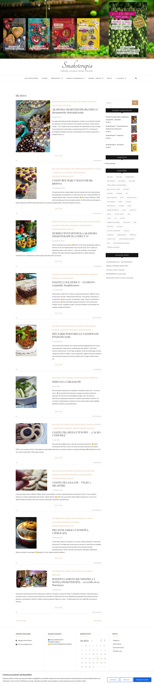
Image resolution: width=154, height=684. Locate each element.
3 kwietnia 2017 (57, 117)
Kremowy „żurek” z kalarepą (115, 270)
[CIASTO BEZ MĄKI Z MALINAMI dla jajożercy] (33, 183)
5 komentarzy (97, 160)
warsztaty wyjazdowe (113, 230)
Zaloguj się (116, 640)
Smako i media (95, 78)
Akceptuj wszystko (142, 680)
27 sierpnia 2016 (57, 341)
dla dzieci (92, 101)
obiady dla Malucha (113, 210)
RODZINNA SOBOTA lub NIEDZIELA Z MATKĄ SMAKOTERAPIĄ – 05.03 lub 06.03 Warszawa (75, 582)
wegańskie (67, 105)
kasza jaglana (90, 325)
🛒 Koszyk (119, 78)
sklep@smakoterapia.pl (24, 640)
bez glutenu (57, 105)
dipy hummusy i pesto (71, 377)
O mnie (45, 78)
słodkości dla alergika (62, 172)
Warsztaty (56, 78)
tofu (135, 222)
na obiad (55, 329)
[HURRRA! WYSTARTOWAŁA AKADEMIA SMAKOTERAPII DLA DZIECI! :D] (33, 236)
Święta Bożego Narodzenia (121, 243)
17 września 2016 (57, 290)
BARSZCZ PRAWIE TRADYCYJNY (117, 266)
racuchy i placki (119, 214)
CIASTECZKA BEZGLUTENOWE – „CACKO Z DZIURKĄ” (76, 434)
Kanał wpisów (117, 644)
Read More (58, 155)
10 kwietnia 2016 (57, 537)
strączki (122, 218)
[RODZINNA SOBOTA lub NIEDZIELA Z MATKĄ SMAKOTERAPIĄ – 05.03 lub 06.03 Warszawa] (33, 579)
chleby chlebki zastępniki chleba (116, 185)
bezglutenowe (87, 168)
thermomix (64, 329)
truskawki (110, 226)
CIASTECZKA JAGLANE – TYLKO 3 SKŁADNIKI (71, 484)
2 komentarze (97, 266)
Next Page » (98, 620)
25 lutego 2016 (56, 590)
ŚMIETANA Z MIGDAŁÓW (66, 381)
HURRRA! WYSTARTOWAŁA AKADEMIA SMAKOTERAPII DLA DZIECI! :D (74, 234)
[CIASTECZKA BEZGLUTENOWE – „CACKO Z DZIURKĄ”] (33, 433)
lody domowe (111, 206)
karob (122, 197)
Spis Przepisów (31, 78)
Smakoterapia (77, 65)
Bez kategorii (111, 181)
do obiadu (119, 193)
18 (97, 659)
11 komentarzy (97, 213)
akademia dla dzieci (60, 101)
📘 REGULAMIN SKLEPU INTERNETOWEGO (55, 641)
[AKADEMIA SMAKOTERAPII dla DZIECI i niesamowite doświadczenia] (33, 126)
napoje (129, 206)
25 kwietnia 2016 (57, 490)
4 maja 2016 (56, 440)
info (127, 193)
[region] (77, 677)
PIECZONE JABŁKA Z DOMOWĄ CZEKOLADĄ (70, 531)
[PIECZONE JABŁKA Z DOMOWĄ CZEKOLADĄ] (33, 533)
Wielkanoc (133, 235)
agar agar (110, 177)
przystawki (74, 274)
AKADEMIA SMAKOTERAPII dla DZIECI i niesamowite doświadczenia (75, 111)
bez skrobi (75, 168)
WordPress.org (117, 651)
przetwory (133, 210)
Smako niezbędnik (75, 78)
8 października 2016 (58, 241)
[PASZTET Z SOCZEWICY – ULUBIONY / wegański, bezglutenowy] (33, 289)
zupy (108, 243)
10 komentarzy (97, 510)
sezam (109, 218)
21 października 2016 (58, 188)
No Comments (97, 318)
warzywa (126, 230)
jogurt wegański (112, 197)
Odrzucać (126, 680)
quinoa (109, 214)
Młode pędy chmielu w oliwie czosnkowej (119, 278)
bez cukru (73, 101)
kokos (120, 201)
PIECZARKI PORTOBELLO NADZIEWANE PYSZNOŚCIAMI (75, 335)
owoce (124, 210)
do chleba (65, 274)
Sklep (109, 78)
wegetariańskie (79, 172)
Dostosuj (113, 680)
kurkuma (128, 201)
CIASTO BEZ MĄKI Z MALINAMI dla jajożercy (72, 182)
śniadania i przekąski (88, 274)
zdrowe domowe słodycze (63, 176)
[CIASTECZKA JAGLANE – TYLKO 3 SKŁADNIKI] (33, 480)
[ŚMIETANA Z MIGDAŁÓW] (33, 392)
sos (115, 218)
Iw (16, 160)
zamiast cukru (111, 239)
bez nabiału (82, 101)
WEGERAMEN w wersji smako (116, 274)
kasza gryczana (131, 197)
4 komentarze (97, 462)
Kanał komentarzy (118, 647)
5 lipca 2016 (56, 386)
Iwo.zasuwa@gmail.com (25, 644)
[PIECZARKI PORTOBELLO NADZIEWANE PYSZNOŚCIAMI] (33, 340)
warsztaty (65, 225)
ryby (128, 214)
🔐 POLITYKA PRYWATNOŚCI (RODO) (60, 644)
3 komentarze (97, 369)
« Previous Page (21, 620)
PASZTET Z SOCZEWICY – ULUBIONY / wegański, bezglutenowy (74, 283)
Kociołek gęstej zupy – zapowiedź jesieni (119, 262)
